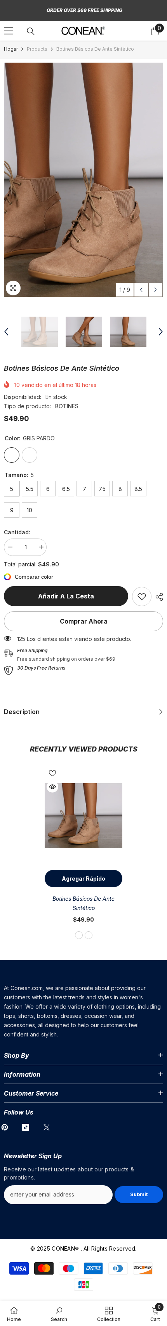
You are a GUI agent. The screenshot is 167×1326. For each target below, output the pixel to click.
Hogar (11, 49)
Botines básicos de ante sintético (83, 903)
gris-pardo (79, 935)
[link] (141, 596)
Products (37, 49)
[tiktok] (25, 1127)
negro (88, 935)
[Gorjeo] (46, 1127)
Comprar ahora (84, 621)
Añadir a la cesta (66, 596)
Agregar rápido (83, 878)
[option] (83, 180)
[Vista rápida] (52, 787)
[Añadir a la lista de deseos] (52, 773)
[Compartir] (157, 597)
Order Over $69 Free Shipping (84, 10)
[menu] (8, 31)
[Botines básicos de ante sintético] (83, 815)
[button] (141, 290)
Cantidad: (17, 532)
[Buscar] (30, 31)
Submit (139, 1194)
